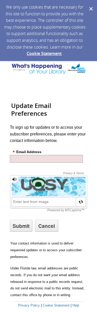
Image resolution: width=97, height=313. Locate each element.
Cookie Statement (44, 53)
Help (75, 305)
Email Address (28, 152)
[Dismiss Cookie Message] (90, 5)
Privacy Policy (29, 305)
